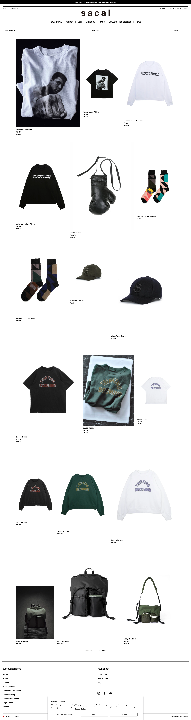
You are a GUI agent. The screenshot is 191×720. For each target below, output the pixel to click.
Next (104, 650)
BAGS (102, 22)
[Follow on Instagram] (98, 693)
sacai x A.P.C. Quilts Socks (146, 216)
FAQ (99, 683)
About (5, 679)
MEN (80, 22)
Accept (94, 714)
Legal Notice (8, 703)
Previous (88, 650)
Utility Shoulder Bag (131, 639)
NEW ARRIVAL (56, 22)
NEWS (138, 22)
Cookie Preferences (11, 699)
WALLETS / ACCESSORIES (120, 22)
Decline (124, 714)
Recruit (6, 707)
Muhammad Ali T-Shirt (24, 130)
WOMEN (69, 22)
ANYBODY (90, 22)
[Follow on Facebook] (104, 693)
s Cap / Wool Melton (77, 301)
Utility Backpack (22, 641)
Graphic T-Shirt (21, 437)
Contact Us (7, 683)
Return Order (102, 679)
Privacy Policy (80, 709)
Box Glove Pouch (76, 233)
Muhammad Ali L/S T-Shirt (133, 121)
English (13, 8)
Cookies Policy (9, 695)
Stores (5, 674)
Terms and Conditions (12, 691)
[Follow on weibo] (110, 693)
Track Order (102, 674)
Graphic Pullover (22, 522)
